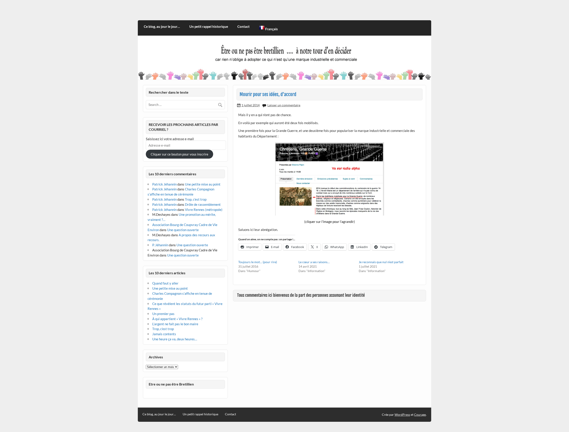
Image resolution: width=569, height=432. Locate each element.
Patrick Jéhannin (164, 184)
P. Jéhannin (160, 245)
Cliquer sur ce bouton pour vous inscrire (179, 154)
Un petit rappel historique (208, 26)
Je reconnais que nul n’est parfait (381, 262)
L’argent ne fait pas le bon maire (175, 324)
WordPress (402, 414)
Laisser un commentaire (283, 105)
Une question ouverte (183, 230)
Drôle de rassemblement (203, 204)
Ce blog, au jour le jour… (162, 26)
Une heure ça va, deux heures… (174, 339)
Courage (420, 414)
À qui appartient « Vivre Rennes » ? (177, 319)
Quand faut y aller (165, 283)
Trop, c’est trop (195, 199)
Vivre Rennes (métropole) (203, 210)
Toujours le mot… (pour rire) (257, 262)
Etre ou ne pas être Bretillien (171, 384)
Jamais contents (164, 334)
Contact (243, 26)
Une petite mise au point (202, 184)
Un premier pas (163, 314)
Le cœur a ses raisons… (314, 262)
